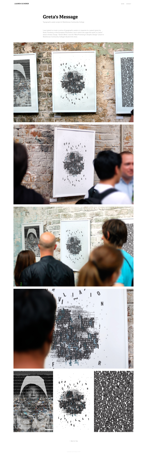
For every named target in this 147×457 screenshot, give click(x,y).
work (122, 4)
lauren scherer (21, 3)
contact (128, 4)
